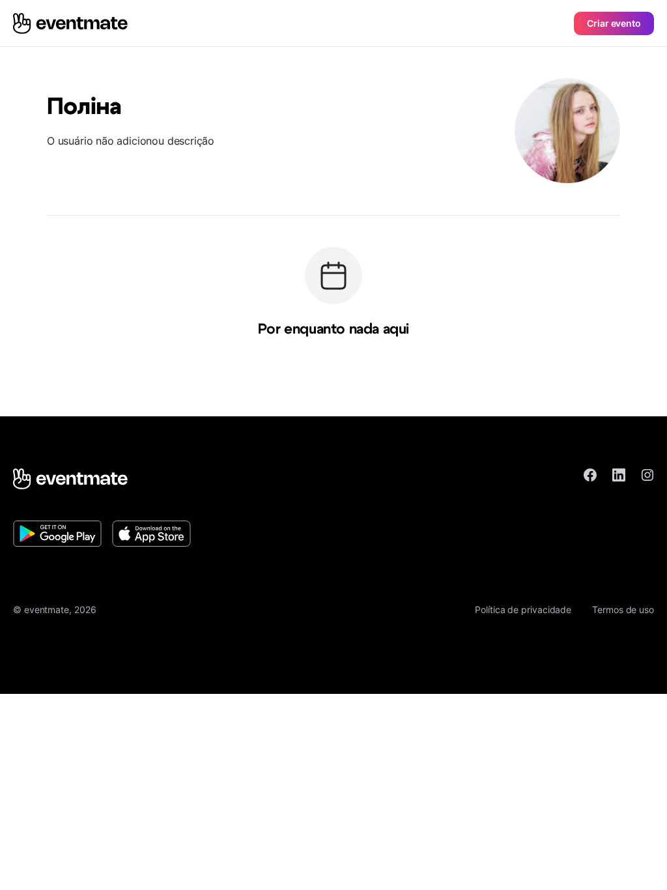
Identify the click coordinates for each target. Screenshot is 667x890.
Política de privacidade (523, 609)
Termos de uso (623, 609)
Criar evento (614, 23)
